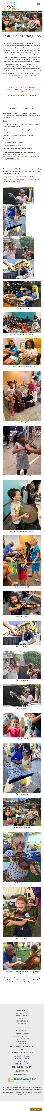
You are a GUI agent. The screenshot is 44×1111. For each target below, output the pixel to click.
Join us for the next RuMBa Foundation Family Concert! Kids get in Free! (22, 89)
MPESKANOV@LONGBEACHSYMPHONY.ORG (18, 157)
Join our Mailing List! (22, 1075)
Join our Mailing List (14, 75)
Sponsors (22, 1023)
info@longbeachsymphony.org (22, 1046)
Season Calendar (22, 1016)
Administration (22, 1021)
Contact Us (22, 1018)
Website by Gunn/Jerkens (22, 1028)
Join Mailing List (22, 1013)
